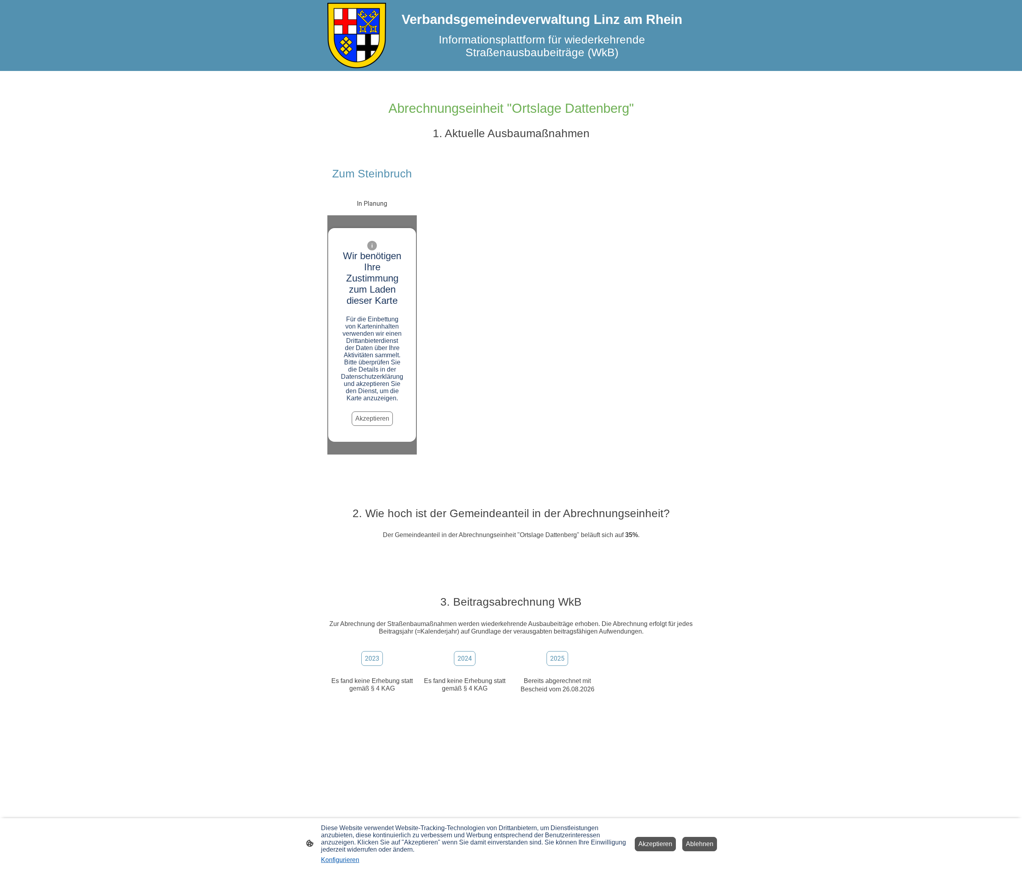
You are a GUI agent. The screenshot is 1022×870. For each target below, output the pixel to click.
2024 (465, 658)
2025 (557, 658)
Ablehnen (699, 843)
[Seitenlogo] (356, 35)
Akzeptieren (372, 418)
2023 (372, 658)
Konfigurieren (340, 859)
